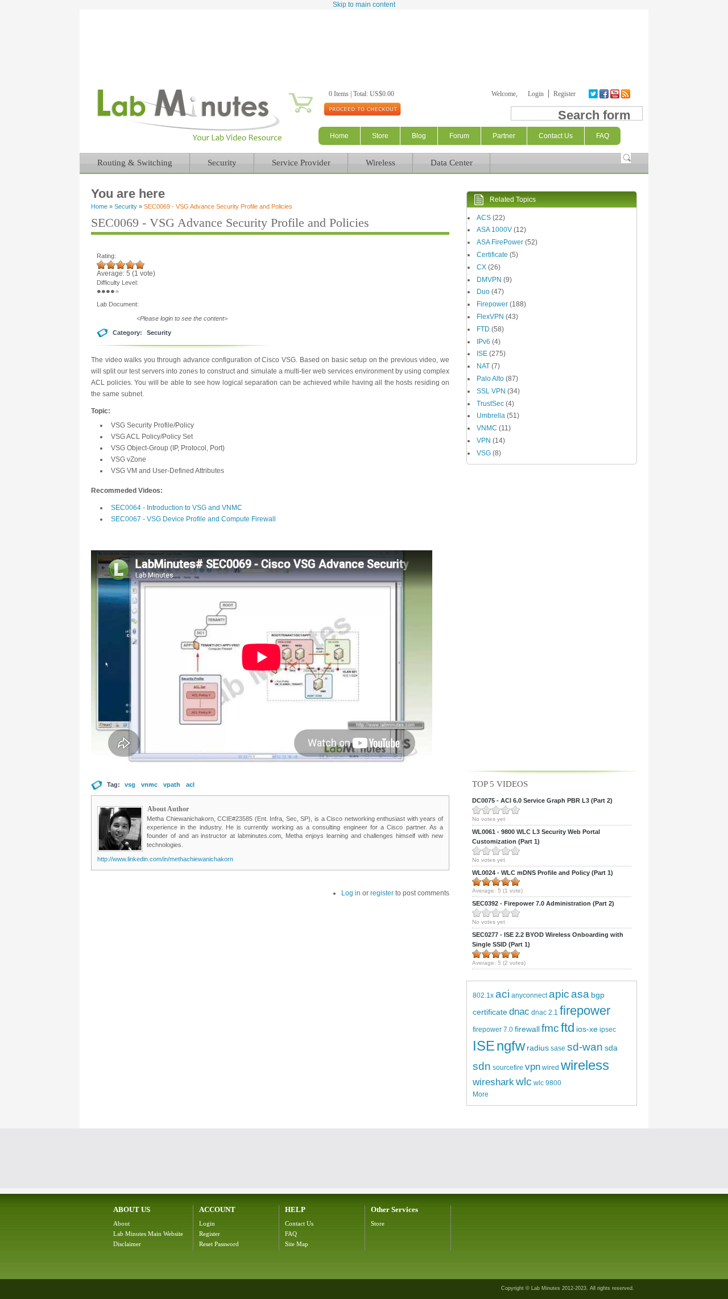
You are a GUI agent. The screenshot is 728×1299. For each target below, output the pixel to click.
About (121, 1223)
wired (550, 1068)
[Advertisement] (364, 41)
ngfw (511, 1045)
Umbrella (491, 416)
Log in (351, 893)
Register (564, 94)
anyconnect (529, 995)
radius (538, 1047)
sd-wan (585, 1047)
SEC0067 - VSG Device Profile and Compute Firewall (193, 519)
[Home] (189, 141)
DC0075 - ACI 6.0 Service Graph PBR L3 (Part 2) (542, 800)
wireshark (493, 1082)
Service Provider (301, 162)
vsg (130, 784)
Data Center (452, 162)
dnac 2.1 (544, 1012)
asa (580, 994)
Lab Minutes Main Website (148, 1233)
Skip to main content (364, 5)
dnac (519, 1011)
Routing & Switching (134, 162)
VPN (484, 441)
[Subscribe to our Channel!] (615, 93)
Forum (459, 136)
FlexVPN (490, 317)
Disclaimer (127, 1243)
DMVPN (489, 280)
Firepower (492, 304)
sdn (482, 1066)
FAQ (291, 1233)
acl (190, 784)
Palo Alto (490, 379)
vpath (171, 784)
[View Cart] (287, 94)
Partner (504, 136)
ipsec (607, 1030)
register (382, 893)
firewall (527, 1029)
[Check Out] (362, 108)
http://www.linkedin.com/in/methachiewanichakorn (165, 859)
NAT (483, 366)
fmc (550, 1028)
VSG (484, 453)
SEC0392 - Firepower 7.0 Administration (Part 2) (543, 903)
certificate (490, 1011)
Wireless (380, 162)
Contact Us (299, 1223)
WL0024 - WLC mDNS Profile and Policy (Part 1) (542, 872)
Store (380, 136)
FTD (483, 329)
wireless (585, 1065)
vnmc (149, 784)
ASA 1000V (494, 230)
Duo (483, 292)
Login (536, 94)
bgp (598, 994)
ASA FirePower (500, 242)
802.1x (483, 995)
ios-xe (587, 1029)
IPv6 (483, 342)
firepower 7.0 (493, 1030)
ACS (484, 218)
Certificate (492, 255)
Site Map (296, 1243)
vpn (532, 1066)
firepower (585, 1010)
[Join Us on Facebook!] (604, 93)
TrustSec (490, 404)
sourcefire (508, 1068)
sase (558, 1048)
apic (559, 994)
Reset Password (219, 1243)
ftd (567, 1027)
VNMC (487, 428)
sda (611, 1047)
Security (222, 162)
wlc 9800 (547, 1083)
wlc (524, 1082)
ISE (482, 354)
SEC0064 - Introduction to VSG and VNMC (176, 508)
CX (481, 267)
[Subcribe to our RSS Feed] (626, 93)
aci (502, 994)
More (481, 1094)
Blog (419, 136)
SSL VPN (491, 391)
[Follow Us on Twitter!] (594, 93)
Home (339, 136)
